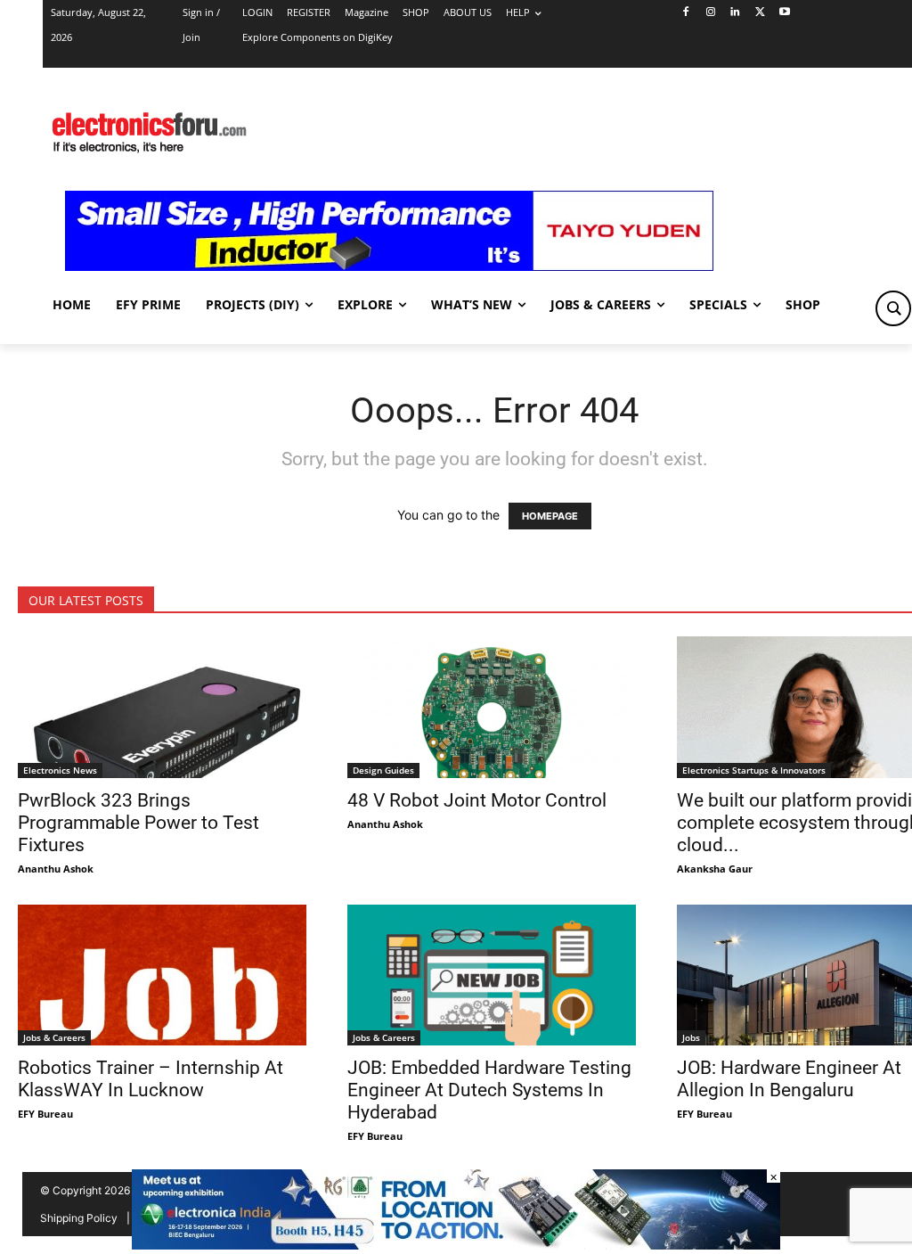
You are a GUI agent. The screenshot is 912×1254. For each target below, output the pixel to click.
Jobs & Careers (54, 1037)
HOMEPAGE (550, 516)
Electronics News (60, 770)
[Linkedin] (735, 13)
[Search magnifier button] (893, 308)
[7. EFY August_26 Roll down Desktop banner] (456, 1244)
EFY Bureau (45, 1113)
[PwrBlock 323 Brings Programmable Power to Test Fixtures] (165, 707)
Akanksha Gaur (715, 868)
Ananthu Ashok (56, 868)
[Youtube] (785, 13)
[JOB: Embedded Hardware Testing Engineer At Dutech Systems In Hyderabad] (494, 975)
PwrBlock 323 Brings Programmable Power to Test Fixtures (138, 823)
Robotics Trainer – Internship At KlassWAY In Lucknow (150, 1079)
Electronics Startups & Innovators (754, 770)
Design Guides (383, 770)
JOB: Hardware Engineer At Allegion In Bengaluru (789, 1079)
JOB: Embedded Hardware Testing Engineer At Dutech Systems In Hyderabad (489, 1090)
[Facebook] (685, 13)
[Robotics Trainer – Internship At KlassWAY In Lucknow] (165, 975)
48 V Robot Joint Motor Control (477, 800)
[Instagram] (710, 13)
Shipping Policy (79, 1218)
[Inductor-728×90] (389, 266)
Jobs (691, 1037)
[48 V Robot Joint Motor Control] (494, 707)
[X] (760, 13)
